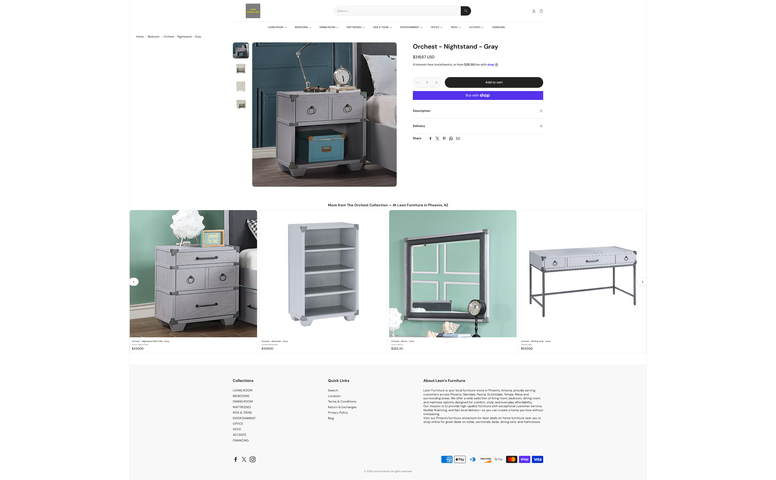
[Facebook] (430, 138)
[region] (388, 282)
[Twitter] (437, 138)
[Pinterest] (444, 138)
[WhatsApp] (451, 138)
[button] (402, 11)
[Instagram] (252, 459)
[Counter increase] (436, 82)
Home (140, 36)
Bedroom (153, 36)
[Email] (458, 138)
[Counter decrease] (418, 82)
